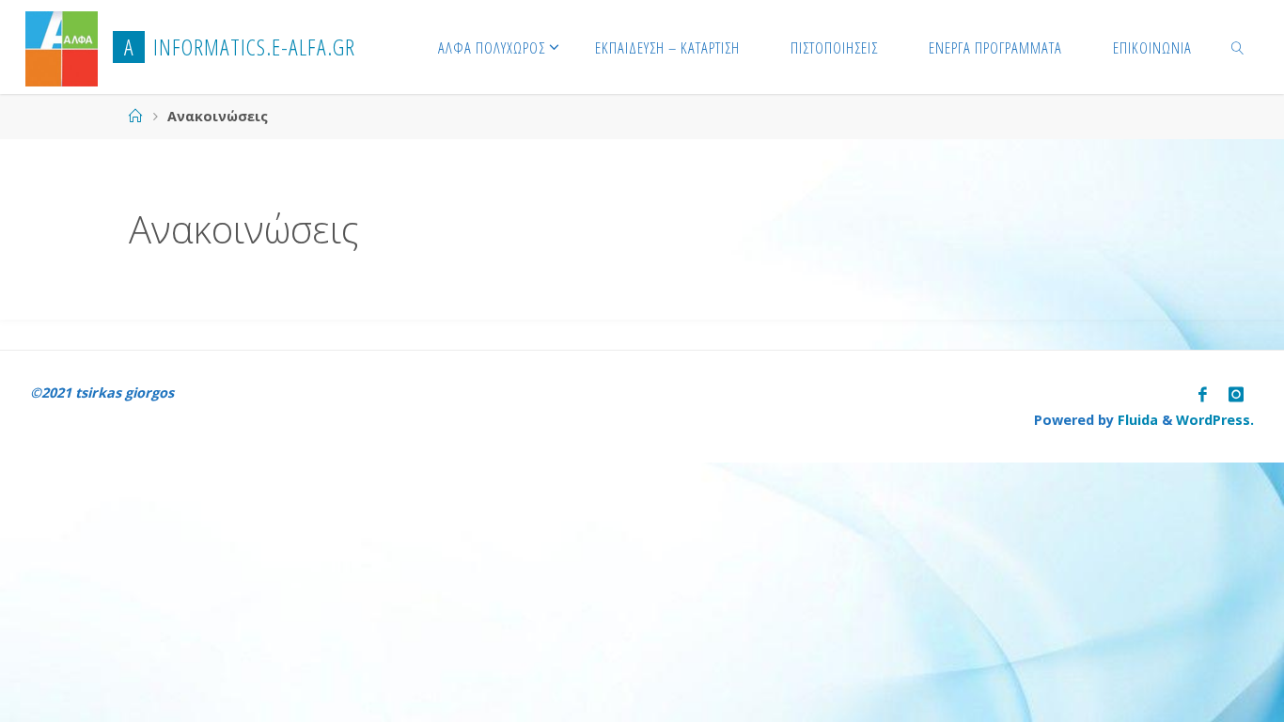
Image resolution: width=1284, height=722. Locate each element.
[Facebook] (1202, 394)
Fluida (1136, 420)
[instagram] (1236, 394)
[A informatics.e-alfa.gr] (61, 47)
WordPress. (1215, 420)
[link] (1237, 47)
